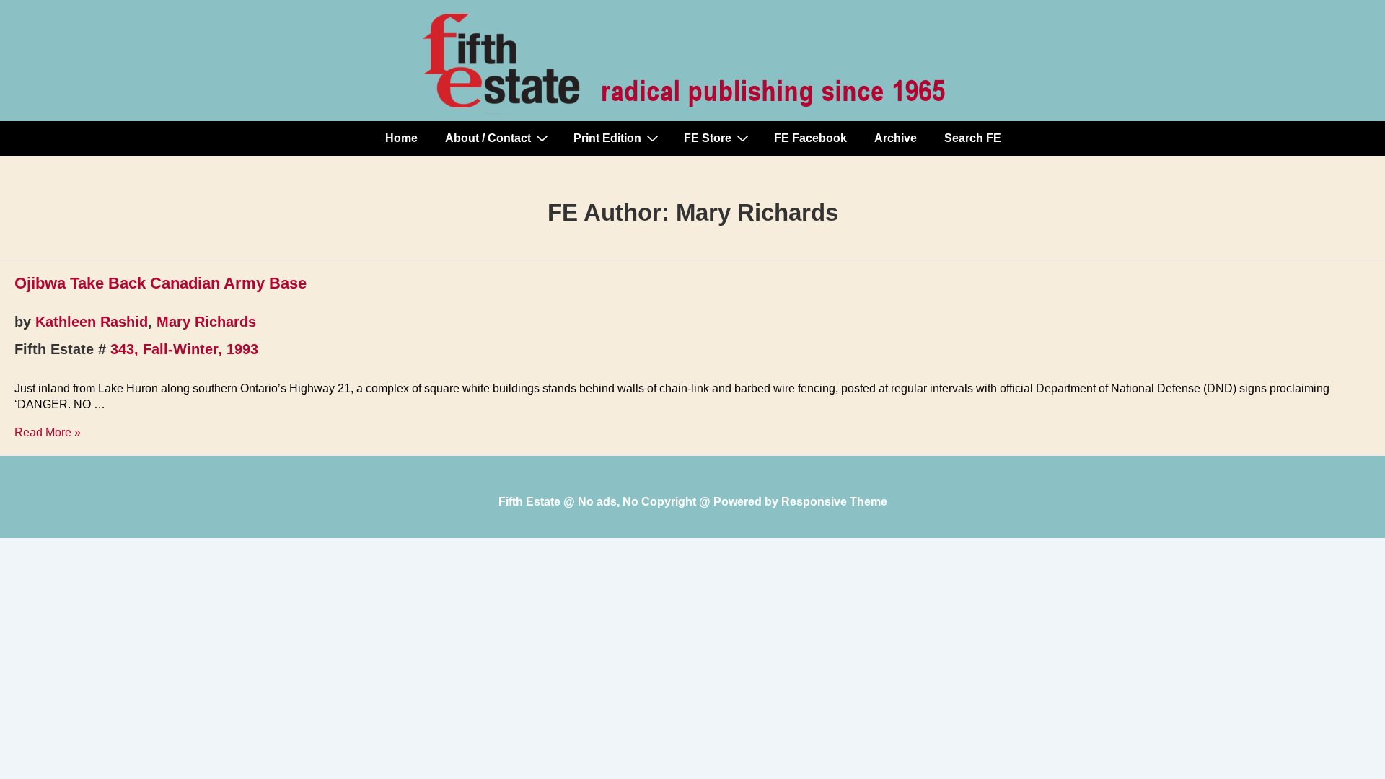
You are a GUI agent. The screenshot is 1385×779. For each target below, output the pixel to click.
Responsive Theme (834, 502)
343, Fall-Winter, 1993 (184, 349)
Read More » (47, 432)
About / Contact (488, 138)
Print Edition (607, 138)
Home (401, 138)
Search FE (972, 138)
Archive (895, 138)
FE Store (707, 138)
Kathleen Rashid (91, 322)
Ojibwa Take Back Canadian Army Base (160, 283)
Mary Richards (206, 322)
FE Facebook (810, 138)
